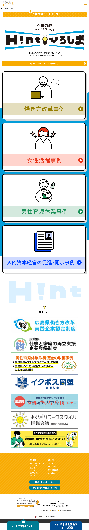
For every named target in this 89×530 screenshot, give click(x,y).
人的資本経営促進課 (49, 516)
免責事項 (54, 511)
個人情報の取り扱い (66, 511)
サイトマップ (45, 511)
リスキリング (34, 465)
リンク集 (51, 473)
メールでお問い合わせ (45, 482)
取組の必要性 (52, 466)
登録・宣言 (51, 463)
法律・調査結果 (53, 470)
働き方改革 (33, 468)
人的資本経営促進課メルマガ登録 (44, 488)
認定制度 (51, 460)
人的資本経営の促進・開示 (37, 463)
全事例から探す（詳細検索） (46, 63)
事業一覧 (32, 475)
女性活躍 (32, 470)
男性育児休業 (34, 473)
